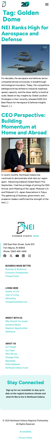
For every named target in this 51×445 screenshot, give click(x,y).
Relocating (10, 298)
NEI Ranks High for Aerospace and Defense (24, 33)
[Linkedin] (23, 255)
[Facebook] (4, 255)
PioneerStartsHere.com (16, 302)
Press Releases (12, 364)
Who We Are (11, 354)
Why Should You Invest (16, 321)
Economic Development (16, 272)
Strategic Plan (12, 357)
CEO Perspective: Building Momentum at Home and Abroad (24, 124)
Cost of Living (12, 295)
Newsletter (10, 361)
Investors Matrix (13, 325)
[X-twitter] (11, 255)
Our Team (10, 350)
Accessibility (26, 431)
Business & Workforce (15, 269)
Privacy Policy (25, 437)
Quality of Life (12, 291)
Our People (10, 347)
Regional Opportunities (16, 328)
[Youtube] (17, 255)
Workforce (10, 331)
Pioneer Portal (12, 276)
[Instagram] (29, 255)
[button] (47, 4)
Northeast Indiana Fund (16, 368)
